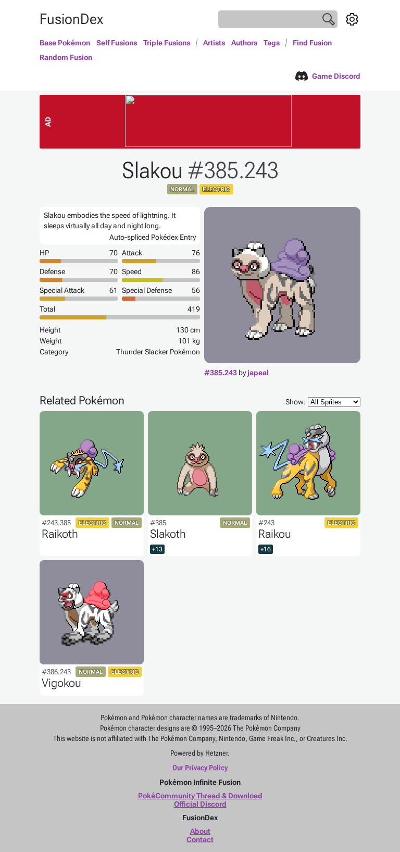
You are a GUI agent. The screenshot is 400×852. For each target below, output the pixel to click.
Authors (244, 43)
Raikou (274, 533)
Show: (295, 402)
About (200, 831)
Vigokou (61, 682)
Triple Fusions (166, 43)
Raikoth (60, 533)
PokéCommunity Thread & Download (200, 796)
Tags (272, 43)
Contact (200, 839)
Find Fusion (312, 43)
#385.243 (220, 372)
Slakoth (168, 533)
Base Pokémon (65, 43)
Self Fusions (116, 43)
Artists (214, 43)
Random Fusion (66, 57)
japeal (258, 372)
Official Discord (200, 804)
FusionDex (71, 19)
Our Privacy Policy (200, 767)
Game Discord (336, 76)
